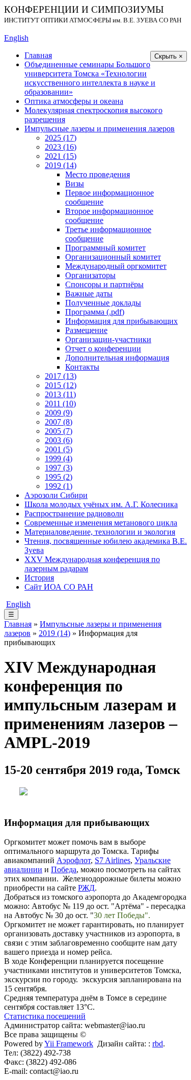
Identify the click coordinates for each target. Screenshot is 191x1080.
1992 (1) (58, 486)
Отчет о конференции (103, 348)
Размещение (86, 330)
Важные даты (89, 293)
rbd (157, 1043)
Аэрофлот (74, 860)
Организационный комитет (113, 257)
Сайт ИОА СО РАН (58, 587)
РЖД (86, 887)
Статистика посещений (45, 1016)
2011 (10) (60, 403)
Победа (63, 869)
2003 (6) (58, 440)
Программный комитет (105, 247)
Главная (38, 55)
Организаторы (90, 275)
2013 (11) (60, 394)
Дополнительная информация (117, 357)
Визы (74, 183)
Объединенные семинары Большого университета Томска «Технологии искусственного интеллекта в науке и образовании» (89, 78)
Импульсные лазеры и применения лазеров (99, 128)
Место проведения (97, 174)
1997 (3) (58, 467)
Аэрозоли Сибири (56, 495)
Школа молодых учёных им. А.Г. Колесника (101, 504)
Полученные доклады (103, 302)
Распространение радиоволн (74, 513)
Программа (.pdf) (94, 312)
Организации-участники (108, 339)
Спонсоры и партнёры (104, 284)
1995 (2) (58, 477)
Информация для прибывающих (121, 321)
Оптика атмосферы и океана (73, 101)
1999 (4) (58, 458)
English (16, 38)
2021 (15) (60, 156)
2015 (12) (60, 385)
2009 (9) (58, 412)
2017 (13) (60, 376)
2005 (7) (58, 431)
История (39, 577)
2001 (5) (58, 449)
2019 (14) (60, 165)
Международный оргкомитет (116, 266)
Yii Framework (68, 1043)
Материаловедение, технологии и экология (99, 532)
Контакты (82, 367)
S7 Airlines (112, 860)
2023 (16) (60, 147)
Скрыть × (168, 56)
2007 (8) (58, 422)
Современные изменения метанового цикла (100, 522)
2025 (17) (60, 137)
